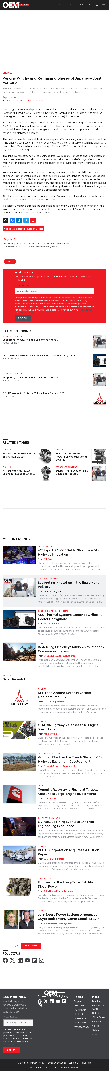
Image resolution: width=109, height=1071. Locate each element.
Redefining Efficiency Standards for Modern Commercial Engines (71, 649)
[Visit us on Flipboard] (34, 960)
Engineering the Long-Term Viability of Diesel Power (67, 884)
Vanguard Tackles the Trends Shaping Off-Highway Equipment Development (70, 759)
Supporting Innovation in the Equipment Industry (30, 339)
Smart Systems (46, 547)
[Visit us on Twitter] (13, 960)
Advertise (23, 1063)
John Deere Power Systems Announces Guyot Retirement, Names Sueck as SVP (68, 917)
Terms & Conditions (56, 1063)
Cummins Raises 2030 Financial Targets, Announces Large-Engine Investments (68, 792)
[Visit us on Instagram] (41, 960)
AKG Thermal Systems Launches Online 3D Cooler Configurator (39, 355)
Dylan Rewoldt (14, 679)
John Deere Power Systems (58, 891)
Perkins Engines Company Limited (25, 100)
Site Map (86, 1063)
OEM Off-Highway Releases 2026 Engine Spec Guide (68, 727)
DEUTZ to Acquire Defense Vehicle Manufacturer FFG (33, 393)
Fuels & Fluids (45, 879)
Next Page (31, 945)
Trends (59, 450)
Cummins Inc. (51, 798)
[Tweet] (26, 220)
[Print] (5, 220)
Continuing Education (49, 818)
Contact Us (73, 1063)
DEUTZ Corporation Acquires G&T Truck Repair (68, 852)
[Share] (12, 220)
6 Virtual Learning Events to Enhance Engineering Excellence (66, 824)
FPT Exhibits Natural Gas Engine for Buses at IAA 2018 (19, 472)
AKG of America (52, 623)
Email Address (23, 286)
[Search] (96, 5)
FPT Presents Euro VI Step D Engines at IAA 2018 (19, 455)
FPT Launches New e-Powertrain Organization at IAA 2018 (71, 456)
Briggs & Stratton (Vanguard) (59, 656)
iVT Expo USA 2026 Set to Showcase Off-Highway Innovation (68, 552)
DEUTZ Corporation (54, 701)
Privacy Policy (26, 312)
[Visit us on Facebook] (5, 960)
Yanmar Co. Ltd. (52, 734)
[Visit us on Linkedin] (20, 960)
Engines (7, 73)
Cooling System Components (53, 611)
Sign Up (23, 318)
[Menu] (103, 5)
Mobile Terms (85, 310)
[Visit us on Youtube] (27, 960)
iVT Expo (48, 559)
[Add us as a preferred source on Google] (33, 220)
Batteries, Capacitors (49, 754)
